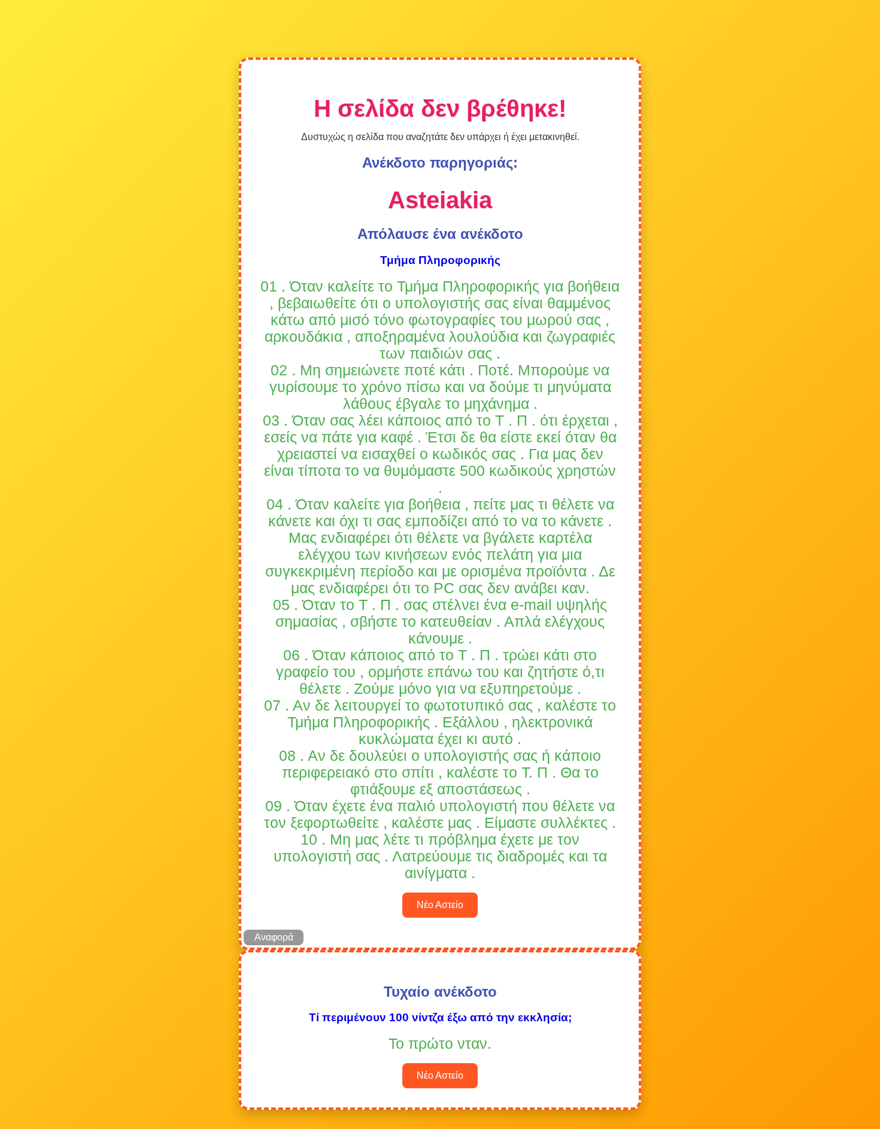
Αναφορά (273, 937)
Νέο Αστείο (440, 905)
